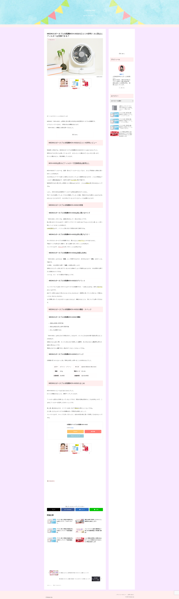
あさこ (122, 74)
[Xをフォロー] (120, 88)
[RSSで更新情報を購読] (124, 88)
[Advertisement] (75, 102)
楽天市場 (93, 431)
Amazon (75, 431)
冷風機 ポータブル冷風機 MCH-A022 (77, 424)
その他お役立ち (51, 481)
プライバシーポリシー (121, 594)
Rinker (72, 427)
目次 (73, 134)
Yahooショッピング (75, 435)
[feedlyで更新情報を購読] (122, 88)
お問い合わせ (131, 594)
